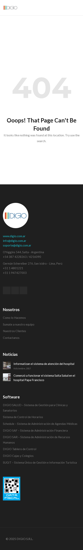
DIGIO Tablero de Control (19, 449)
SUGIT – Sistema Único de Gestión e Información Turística (40, 462)
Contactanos (11, 337)
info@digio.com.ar (14, 240)
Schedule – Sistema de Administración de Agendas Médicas (40, 423)
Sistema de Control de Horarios (23, 417)
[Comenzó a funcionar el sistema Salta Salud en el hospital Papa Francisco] (7, 377)
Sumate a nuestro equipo (18, 324)
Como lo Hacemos (14, 317)
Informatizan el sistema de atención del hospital (44, 363)
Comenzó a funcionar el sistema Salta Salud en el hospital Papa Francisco (44, 378)
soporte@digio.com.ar (17, 245)
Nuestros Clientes (14, 331)
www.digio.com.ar (14, 236)
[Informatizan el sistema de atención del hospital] (7, 365)
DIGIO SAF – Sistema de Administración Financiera (35, 430)
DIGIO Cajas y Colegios (18, 455)
